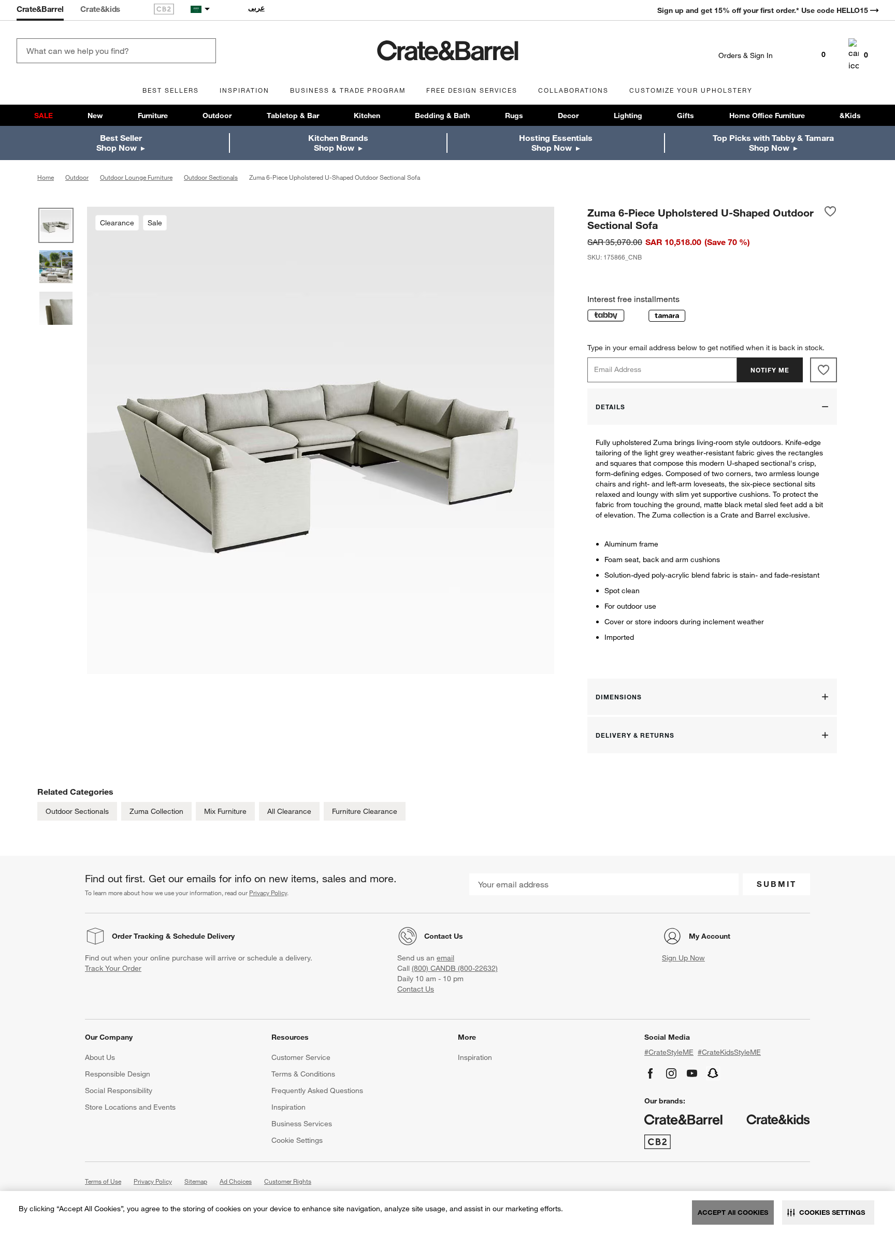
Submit (777, 883)
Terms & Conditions (303, 1074)
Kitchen (367, 115)
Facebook (650, 1073)
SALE (43, 115)
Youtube (692, 1073)
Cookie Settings (297, 1140)
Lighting (628, 115)
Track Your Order (113, 968)
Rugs (514, 115)
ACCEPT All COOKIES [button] (733, 1212)
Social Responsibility (118, 1090)
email (445, 958)
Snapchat (713, 1073)
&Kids (850, 115)
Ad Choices (236, 1181)
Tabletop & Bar (293, 115)
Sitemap (195, 1181)
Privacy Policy (268, 892)
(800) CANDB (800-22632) (455, 968)
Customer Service (300, 1057)
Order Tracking (138, 936)
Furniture (153, 115)
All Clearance (289, 811)
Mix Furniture (225, 811)
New (95, 115)
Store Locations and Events (130, 1107)
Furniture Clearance (364, 811)
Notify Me (769, 370)
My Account (709, 936)
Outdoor (217, 115)
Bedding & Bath (442, 115)
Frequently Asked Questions (317, 1090)
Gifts (685, 115)
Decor (568, 115)
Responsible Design (117, 1074)
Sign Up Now (683, 958)
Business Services (301, 1123)
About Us (100, 1057)
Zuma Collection (156, 811)
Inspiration (288, 1107)
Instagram (671, 1073)
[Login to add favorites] (830, 219)
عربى (256, 7)
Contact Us (443, 936)
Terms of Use (103, 1181)
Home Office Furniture (767, 115)
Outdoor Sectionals (77, 811)
